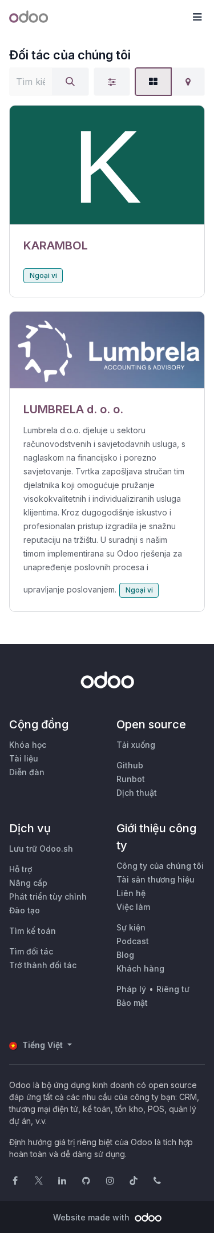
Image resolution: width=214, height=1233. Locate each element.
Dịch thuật (136, 792)
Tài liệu (23, 758)
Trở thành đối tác (42, 965)
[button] (197, 17)
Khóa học (27, 745)
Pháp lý (131, 989)
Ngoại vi (43, 275)
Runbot (130, 779)
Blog (125, 955)
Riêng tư (172, 989)
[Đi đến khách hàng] (107, 165)
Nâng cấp (28, 883)
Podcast (132, 941)
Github (129, 765)
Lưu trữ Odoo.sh (41, 848)
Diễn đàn (27, 772)
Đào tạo (24, 910)
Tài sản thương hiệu (155, 879)
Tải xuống (135, 745)
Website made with (92, 1217)
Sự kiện (131, 927)
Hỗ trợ (20, 869)
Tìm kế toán (32, 931)
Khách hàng (140, 968)
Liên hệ (131, 893)
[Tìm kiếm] (70, 81)
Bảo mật (132, 1003)
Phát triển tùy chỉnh (48, 896)
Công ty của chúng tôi (160, 866)
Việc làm (133, 907)
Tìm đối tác (31, 951)
